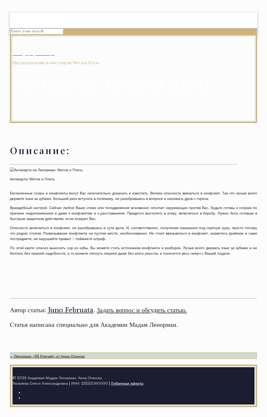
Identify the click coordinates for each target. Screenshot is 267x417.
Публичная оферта (127, 383)
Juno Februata (70, 310)
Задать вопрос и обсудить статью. (142, 310)
